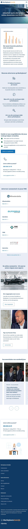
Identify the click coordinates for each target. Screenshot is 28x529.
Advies (2, 480)
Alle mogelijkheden (5, 483)
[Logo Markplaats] (8, 2)
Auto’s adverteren (5, 470)
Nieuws (2, 488)
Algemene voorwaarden (6, 496)
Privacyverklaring (5, 498)
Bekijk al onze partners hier (13, 255)
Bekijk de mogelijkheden (7, 151)
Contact (2, 473)
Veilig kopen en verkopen (6, 501)
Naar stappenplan (9, 304)
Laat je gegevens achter (8, 175)
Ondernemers (4, 468)
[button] (26, 2)
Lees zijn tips (8, 345)
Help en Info (3, 504)
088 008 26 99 (7, 426)
